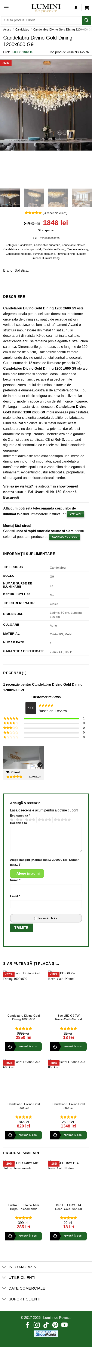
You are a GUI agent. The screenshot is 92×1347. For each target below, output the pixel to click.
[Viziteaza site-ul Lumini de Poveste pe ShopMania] (46, 1333)
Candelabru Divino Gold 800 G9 (68, 1106)
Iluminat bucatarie (44, 253)
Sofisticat (21, 270)
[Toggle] (4, 1267)
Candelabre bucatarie (47, 245)
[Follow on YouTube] (64, 1325)
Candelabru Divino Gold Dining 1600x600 (23, 1017)
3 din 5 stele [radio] (29, 820)
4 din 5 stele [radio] (43, 820)
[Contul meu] (76, 7)
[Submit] (86, 20)
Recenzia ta (18, 822)
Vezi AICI (75, 514)
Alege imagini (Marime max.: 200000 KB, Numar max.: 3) (44, 862)
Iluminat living (50, 258)
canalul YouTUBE (64, 537)
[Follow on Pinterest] (55, 1325)
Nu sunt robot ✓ (48, 918)
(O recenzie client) (55, 213)
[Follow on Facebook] (27, 1325)
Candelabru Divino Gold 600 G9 (23, 1106)
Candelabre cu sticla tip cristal (22, 249)
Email (15, 896)
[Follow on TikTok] (46, 1325)
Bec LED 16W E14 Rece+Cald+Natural (68, 1207)
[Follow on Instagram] (37, 1325)
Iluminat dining (66, 253)
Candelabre (22, 29)
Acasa (7, 29)
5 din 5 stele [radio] (61, 820)
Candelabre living (77, 249)
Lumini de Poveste (57, 1317)
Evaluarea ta (20, 815)
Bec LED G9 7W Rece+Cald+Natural (68, 1017)
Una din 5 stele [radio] (11, 820)
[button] (6, 7)
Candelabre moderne (18, 253)
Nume (15, 880)
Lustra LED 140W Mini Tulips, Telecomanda (23, 1207)
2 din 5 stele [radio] (19, 820)
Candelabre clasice (73, 245)
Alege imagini (28, 873)
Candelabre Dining (54, 249)
